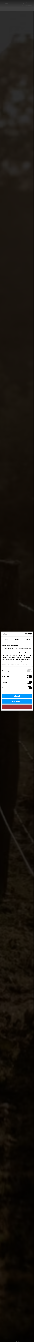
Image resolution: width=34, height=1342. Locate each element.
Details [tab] (17, 639)
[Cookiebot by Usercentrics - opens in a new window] (24, 634)
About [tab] (28, 639)
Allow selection (17, 701)
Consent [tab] (6, 639)
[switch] (29, 676)
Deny (17, 707)
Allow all (17, 696)
